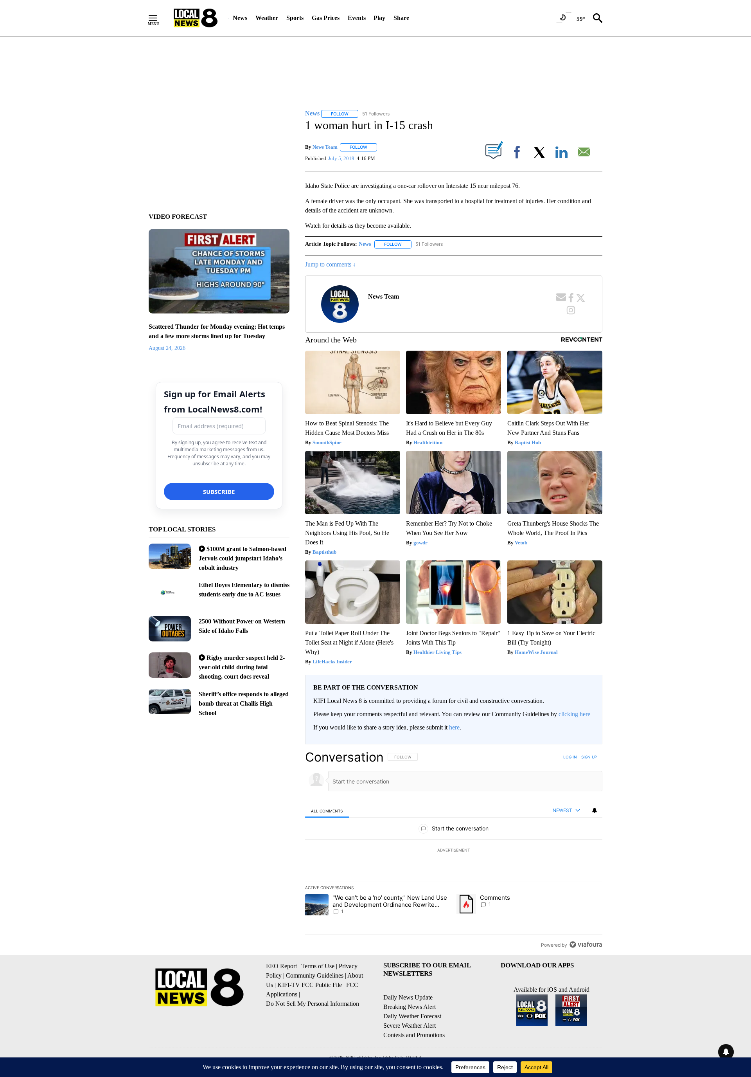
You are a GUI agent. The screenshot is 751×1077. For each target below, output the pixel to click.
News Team (325, 147)
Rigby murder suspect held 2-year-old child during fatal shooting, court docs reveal (242, 667)
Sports (295, 17)
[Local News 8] (195, 18)
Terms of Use (317, 966)
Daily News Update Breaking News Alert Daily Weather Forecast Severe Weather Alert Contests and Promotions (414, 1016)
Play (379, 17)
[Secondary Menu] (159, 18)
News (240, 17)
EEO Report (281, 966)
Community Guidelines (314, 975)
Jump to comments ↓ (330, 264)
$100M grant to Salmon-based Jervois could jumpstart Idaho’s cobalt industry (242, 558)
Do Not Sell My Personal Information (312, 1003)
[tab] (327, 810)
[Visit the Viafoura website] (585, 944)
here (454, 727)
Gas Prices (326, 17)
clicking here (574, 714)
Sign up (589, 757)
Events (357, 17)
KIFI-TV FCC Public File (309, 985)
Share (401, 17)
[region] (453, 851)
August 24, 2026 (167, 348)
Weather (266, 17)
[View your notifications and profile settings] (594, 810)
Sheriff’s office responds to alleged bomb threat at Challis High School (244, 703)
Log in (570, 757)
